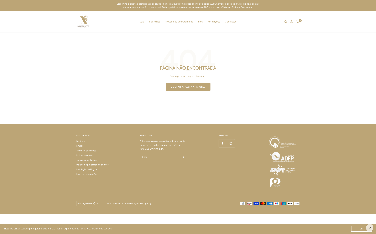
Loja (142, 21)
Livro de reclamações (86, 174)
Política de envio (84, 155)
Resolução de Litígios (86, 169)
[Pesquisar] (285, 21)
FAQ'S (79, 146)
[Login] (291, 21)
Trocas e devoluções (86, 160)
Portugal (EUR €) (86, 203)
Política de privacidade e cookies (92, 164)
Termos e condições (86, 150)
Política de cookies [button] (102, 228)
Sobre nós (154, 21)
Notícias (80, 141)
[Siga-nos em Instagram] (231, 143)
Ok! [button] (361, 229)
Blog (200, 21)
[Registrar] (183, 157)
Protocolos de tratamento (179, 21)
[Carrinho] (298, 21)
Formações (214, 21)
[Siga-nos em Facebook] (223, 143)
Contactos (230, 21)
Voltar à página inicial (188, 87)
